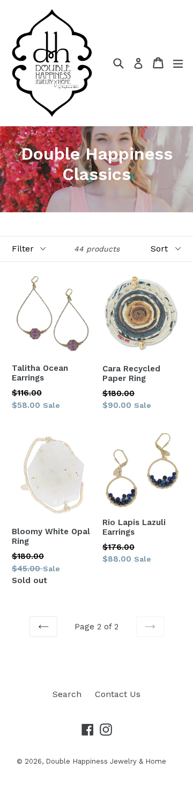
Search (67, 694)
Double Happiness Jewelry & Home (106, 761)
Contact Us (117, 694)
